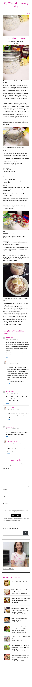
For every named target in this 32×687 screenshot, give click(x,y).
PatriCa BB (11, 362)
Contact (5, 678)
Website (5, 503)
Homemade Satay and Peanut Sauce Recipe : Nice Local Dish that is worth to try (20, 600)
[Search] (25, 533)
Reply (7, 357)
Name (5, 489)
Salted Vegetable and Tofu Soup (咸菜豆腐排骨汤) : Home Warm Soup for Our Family (20, 647)
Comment (6, 468)
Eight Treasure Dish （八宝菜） (19, 581)
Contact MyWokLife (8, 569)
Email (5, 496)
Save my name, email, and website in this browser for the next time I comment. (16, 511)
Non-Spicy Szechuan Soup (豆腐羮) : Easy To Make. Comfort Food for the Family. (20, 657)
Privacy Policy (6, 674)
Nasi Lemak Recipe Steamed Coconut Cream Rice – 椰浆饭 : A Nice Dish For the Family (19, 628)
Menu (28, 13)
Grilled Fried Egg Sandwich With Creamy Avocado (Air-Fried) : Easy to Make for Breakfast (20, 610)
